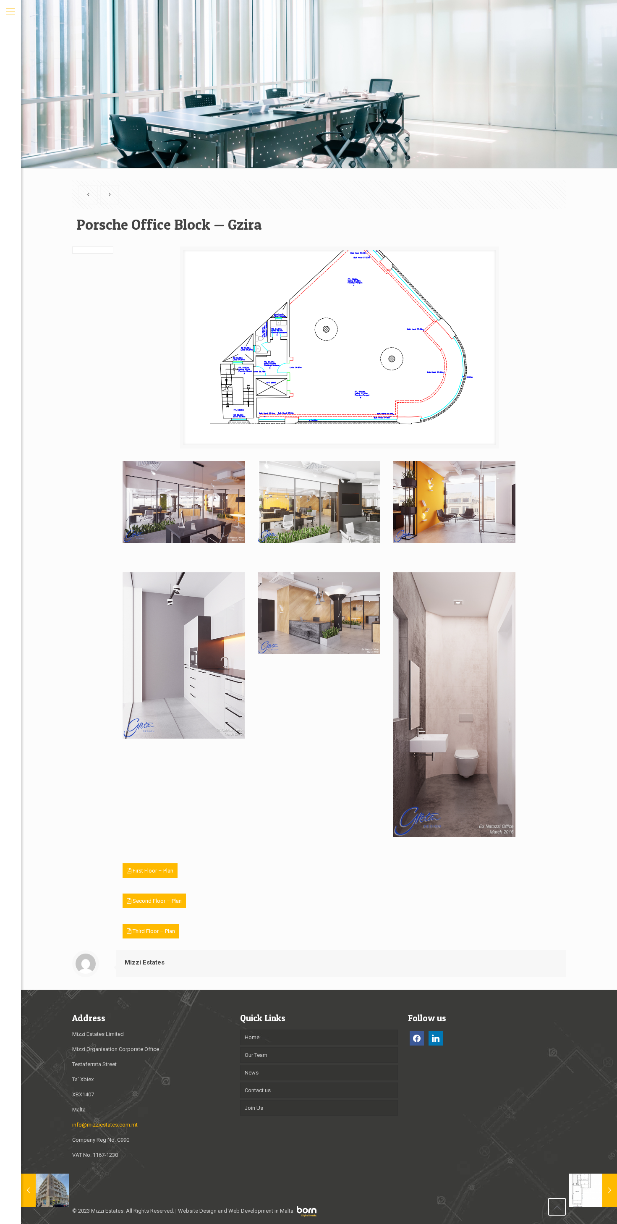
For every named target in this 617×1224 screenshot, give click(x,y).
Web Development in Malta (260, 1211)
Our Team (256, 1055)
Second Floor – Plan (156, 901)
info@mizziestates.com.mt (105, 1125)
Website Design (197, 1211)
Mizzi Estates (145, 962)
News (252, 1072)
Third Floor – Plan (153, 931)
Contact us (258, 1090)
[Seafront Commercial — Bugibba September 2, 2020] (593, 1190)
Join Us (254, 1108)
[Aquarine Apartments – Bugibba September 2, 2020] (45, 1190)
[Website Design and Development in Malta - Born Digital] (307, 1215)
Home (252, 1037)
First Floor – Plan (152, 871)
